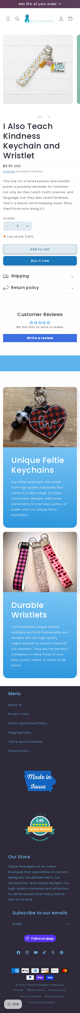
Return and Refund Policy (27, 723)
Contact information (42, 1002)
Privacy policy (57, 990)
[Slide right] (49, 116)
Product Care (18, 714)
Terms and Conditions (25, 742)
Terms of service (30, 996)
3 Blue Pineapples (37, 985)
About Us (15, 705)
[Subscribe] (67, 924)
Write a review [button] (40, 338)
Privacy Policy (18, 751)
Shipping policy (54, 996)
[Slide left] (30, 116)
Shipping (8, 171)
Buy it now (40, 261)
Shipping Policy (19, 733)
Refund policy (36, 990)
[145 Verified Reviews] (40, 843)
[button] (8, 18)
